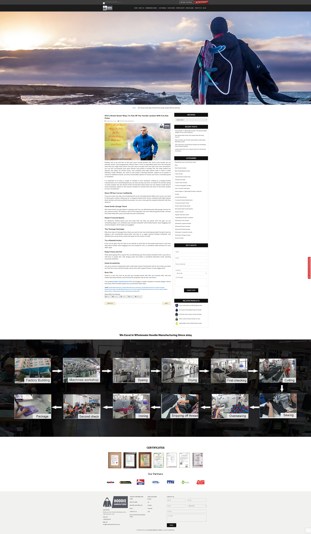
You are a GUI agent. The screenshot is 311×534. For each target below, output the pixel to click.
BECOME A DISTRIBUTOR (136, 505)
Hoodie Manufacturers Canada (151, 287)
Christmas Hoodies (180, 179)
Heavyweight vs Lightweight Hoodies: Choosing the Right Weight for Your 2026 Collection (191, 131)
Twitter (108, 296)
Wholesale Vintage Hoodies (182, 235)
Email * (177, 258)
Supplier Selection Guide (182, 214)
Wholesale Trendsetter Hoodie (183, 232)
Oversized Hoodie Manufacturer (184, 200)
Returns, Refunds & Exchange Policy (137, 515)
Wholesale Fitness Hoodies (182, 226)
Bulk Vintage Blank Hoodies (182, 171)
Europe (149, 499)
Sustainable (162, 8)
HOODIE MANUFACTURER (154, 530)
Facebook (115, 296)
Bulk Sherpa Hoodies (180, 168)
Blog (176, 165)
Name (177, 252)
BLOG (204, 8)
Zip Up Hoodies (179, 238)
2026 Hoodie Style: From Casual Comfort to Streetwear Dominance (190, 150)
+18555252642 (107, 519)
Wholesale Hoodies (119, 291)
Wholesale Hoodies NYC (132, 291)
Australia (150, 508)
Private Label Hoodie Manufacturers (143, 289)
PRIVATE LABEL (190, 8)
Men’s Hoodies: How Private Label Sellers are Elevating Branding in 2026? (190, 140)
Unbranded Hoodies (151, 8)
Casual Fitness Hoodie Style (182, 176)
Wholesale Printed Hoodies (182, 229)
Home (135, 8)
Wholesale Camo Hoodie (182, 220)
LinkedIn (124, 296)
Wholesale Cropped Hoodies (183, 223)
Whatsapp (138, 296)
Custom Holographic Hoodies (183, 185)
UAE (149, 511)
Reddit (131, 296)
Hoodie (177, 194)
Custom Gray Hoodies (181, 182)
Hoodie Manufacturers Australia (131, 287)
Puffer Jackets (180, 8)
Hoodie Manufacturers (115, 287)
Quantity (178, 270)
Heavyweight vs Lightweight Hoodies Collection (188, 191)
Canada (150, 505)
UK (148, 502)
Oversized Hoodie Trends (182, 203)
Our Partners (155, 473)
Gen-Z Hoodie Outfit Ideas (182, 188)
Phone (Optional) (180, 264)
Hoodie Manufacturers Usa (124, 289)
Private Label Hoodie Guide (182, 206)
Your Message (179, 277)
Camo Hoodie (171, 8)
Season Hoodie (179, 211)
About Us (141, 8)
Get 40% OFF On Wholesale (309, 268)
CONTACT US (198, 8)
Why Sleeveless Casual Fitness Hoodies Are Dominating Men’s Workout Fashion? (190, 145)
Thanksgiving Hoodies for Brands (184, 217)
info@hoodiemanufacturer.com (111, 524)
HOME (134, 108)
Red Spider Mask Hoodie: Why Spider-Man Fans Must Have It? (189, 136)
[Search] (104, 3)
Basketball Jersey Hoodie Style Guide (185, 162)
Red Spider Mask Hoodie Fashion (184, 209)
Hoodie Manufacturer (181, 197)
